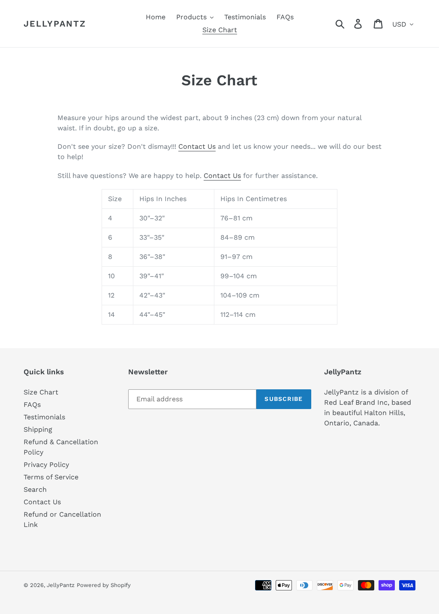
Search (35, 489)
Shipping (38, 429)
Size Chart (41, 392)
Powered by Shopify (104, 585)
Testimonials (44, 417)
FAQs (32, 404)
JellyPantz (55, 23)
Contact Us (197, 146)
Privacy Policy (46, 464)
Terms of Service (51, 477)
